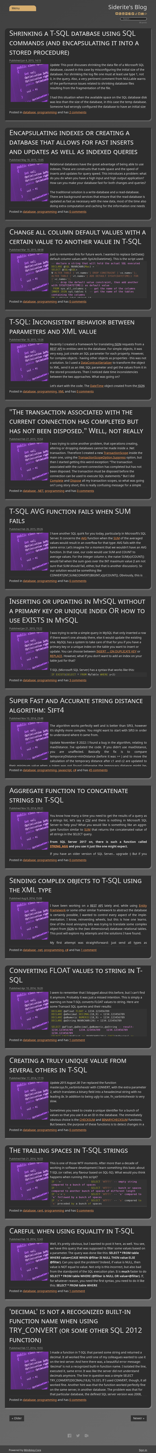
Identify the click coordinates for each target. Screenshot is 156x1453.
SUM (116, 538)
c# (74, 770)
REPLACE (56, 656)
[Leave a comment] (145, 13)
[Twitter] (133, 13)
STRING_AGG (59, 846)
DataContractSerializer (96, 363)
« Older (17, 1418)
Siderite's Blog (127, 7)
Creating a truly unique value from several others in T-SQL (67, 1064)
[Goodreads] (142, 13)
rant (40, 1211)
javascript (65, 770)
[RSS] (120, 13)
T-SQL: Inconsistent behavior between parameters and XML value (72, 326)
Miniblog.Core (32, 1450)
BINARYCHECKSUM (115, 1120)
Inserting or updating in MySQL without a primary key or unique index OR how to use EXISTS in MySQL (77, 610)
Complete (56, 481)
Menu (16, 8)
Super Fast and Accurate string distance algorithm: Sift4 (76, 705)
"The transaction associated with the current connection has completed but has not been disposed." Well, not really (76, 421)
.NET (40, 491)
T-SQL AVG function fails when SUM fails (70, 515)
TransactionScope (116, 453)
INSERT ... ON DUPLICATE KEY (116, 651)
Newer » (138, 1418)
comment (89, 950)
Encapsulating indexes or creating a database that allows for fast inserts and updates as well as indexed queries (73, 141)
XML (61, 391)
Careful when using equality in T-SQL (71, 1231)
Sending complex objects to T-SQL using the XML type (75, 885)
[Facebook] (129, 13)
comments (77, 112)
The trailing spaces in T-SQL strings (68, 1150)
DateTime (97, 386)
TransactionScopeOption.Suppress (102, 457)
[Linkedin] (123, 13)
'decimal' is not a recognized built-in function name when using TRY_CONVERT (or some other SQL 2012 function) (75, 1325)
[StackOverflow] (136, 13)
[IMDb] (126, 13)
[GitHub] (139, 13)
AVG (84, 538)
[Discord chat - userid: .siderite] (116, 14)
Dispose (75, 481)
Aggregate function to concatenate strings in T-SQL (68, 795)
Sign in (143, 1450)
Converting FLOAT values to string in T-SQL (75, 975)
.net (40, 950)
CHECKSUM (87, 1120)
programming (47, 112)
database (29, 112)
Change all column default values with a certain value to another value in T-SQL (77, 236)
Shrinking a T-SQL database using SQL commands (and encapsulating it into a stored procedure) (74, 42)
